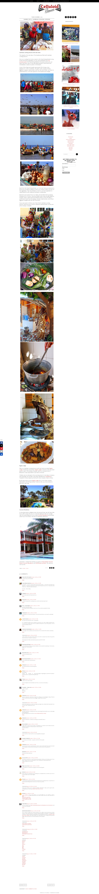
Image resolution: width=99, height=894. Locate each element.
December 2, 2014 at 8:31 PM (35, 644)
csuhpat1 (24, 593)
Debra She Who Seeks (26, 577)
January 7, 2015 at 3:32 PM (30, 779)
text (63, 170)
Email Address (65, 163)
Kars (23, 843)
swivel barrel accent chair (27, 824)
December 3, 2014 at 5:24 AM (30, 679)
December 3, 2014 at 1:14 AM (31, 664)
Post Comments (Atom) (31, 888)
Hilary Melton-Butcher (26, 583)
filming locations (71, 142)
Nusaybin (24, 861)
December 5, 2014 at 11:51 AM (34, 738)
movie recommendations (70, 139)
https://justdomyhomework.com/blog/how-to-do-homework (42, 805)
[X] (1, 445)
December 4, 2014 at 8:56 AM (32, 732)
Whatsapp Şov (25, 832)
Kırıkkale (23, 849)
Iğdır (23, 847)
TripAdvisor (48, 476)
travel (27, 568)
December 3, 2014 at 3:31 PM (31, 709)
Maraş (23, 842)
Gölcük (23, 856)
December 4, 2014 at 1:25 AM (32, 724)
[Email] (1, 451)
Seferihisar (24, 860)
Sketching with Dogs (26, 644)
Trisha (23, 679)
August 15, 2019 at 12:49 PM (32, 803)
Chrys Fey (24, 599)
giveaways (71, 143)
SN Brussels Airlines (41, 563)
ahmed (23, 793)
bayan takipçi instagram (26, 823)
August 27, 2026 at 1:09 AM (31, 853)
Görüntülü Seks (25, 831)
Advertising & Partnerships (61, 1)
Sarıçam (23, 858)
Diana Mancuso (25, 652)
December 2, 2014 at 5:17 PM (34, 605)
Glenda (23, 779)
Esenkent (24, 863)
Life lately (70, 63)
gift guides (71, 148)
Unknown (24, 664)
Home (31, 1)
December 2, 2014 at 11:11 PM (33, 652)
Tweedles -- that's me (26, 687)
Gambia (24, 568)
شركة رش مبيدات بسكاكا (26, 797)
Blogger (57, 892)
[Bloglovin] (73, 17)
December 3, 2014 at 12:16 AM (35, 658)
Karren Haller (24, 724)
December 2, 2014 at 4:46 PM (31, 599)
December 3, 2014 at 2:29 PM (32, 702)
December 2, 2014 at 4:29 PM (31, 593)
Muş (23, 848)
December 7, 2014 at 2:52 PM (31, 744)
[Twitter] (68, 17)
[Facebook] (66, 17)
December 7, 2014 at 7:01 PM (31, 751)
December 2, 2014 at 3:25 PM (36, 583)
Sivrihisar (24, 857)
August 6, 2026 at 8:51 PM (31, 838)
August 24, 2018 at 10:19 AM (32, 786)
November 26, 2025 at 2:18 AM (32, 829)
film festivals (70, 136)
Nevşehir (23, 840)
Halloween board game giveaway (70, 43)
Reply (23, 580)
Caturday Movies (71, 140)
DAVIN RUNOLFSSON (26, 810)
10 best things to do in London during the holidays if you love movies (71, 106)
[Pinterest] (71, 17)
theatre (70, 149)
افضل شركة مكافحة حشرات (26, 799)
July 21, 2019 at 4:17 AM (29, 793)
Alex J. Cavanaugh (25, 605)
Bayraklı (23, 864)
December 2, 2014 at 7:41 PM (36, 629)
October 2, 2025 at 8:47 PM (31, 821)
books (71, 138)
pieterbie (24, 751)
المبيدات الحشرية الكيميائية (26, 798)
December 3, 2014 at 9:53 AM (31, 695)
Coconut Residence (43, 515)
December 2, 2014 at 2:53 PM (36, 577)
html (63, 168)
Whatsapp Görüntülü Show (27, 833)
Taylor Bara (24, 803)
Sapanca (23, 862)
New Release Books (26, 658)
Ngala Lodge (38, 469)
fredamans (24, 612)
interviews (71, 147)
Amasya (23, 844)
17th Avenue (46, 892)
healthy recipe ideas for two (37, 788)
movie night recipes (70, 144)
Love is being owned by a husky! (40, 713)
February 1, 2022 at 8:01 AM (35, 810)
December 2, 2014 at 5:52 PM (31, 612)
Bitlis (23, 846)
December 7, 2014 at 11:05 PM (32, 757)
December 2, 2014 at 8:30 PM (32, 635)
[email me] (75, 17)
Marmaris (24, 859)
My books (46, 1)
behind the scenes (70, 145)
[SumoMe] (1, 454)
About (38, 1)
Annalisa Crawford (25, 738)
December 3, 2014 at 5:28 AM (36, 687)
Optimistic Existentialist (26, 629)
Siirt (23, 845)
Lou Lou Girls (24, 757)
